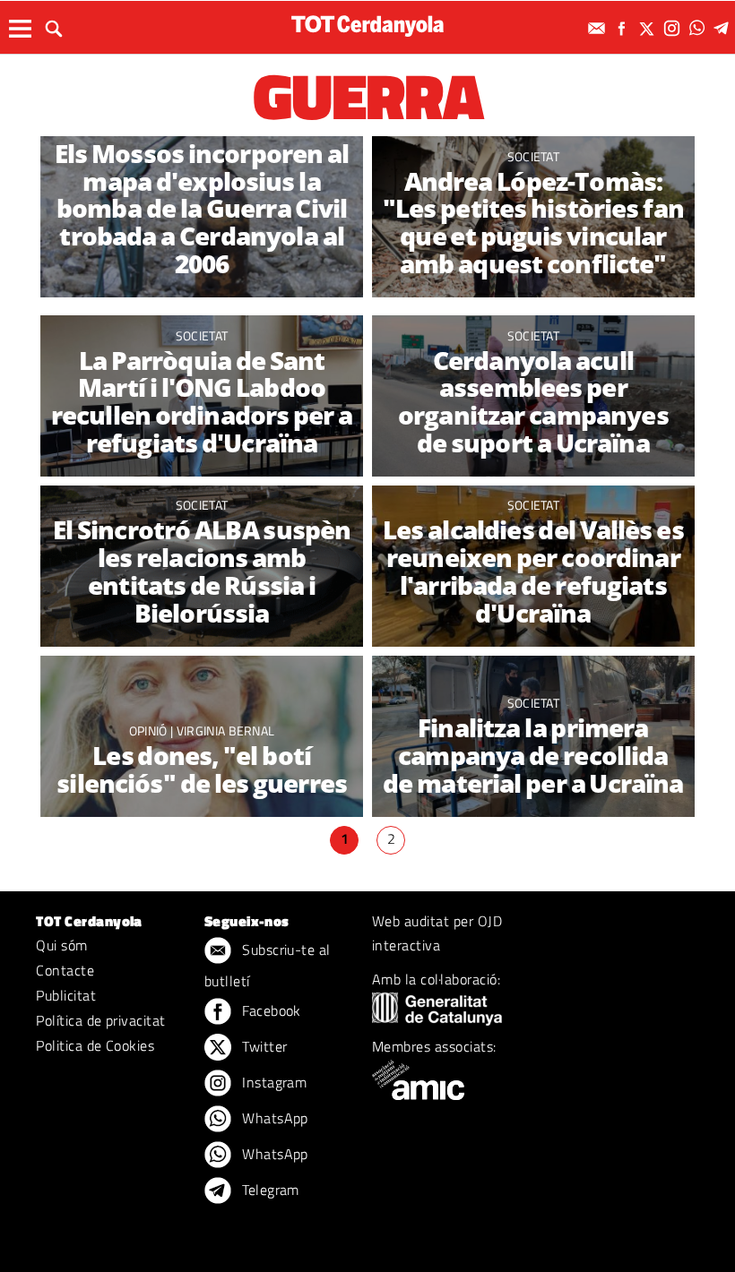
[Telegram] (724, 28)
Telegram (268, 1189)
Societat (533, 156)
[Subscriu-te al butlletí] (599, 28)
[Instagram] (674, 28)
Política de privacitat (101, 1020)
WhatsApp (273, 1118)
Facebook (269, 1010)
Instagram (272, 1082)
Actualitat (202, 128)
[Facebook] (624, 28)
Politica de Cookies (95, 1045)
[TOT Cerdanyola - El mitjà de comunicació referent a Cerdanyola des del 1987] (367, 25)
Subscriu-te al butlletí (267, 965)
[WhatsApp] (699, 28)
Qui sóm (61, 945)
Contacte (65, 970)
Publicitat (66, 995)
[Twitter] (649, 28)
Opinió (149, 730)
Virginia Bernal (226, 730)
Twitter (263, 1046)
